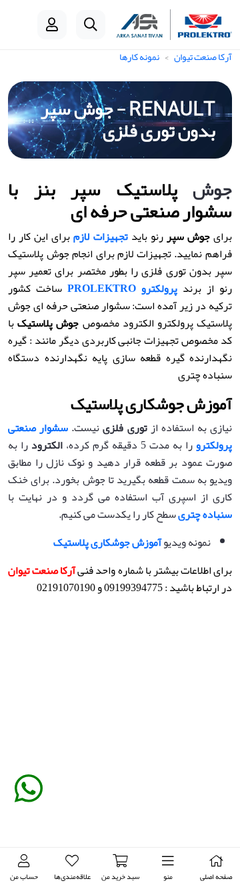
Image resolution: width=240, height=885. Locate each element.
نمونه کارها (139, 56)
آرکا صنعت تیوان (203, 56)
